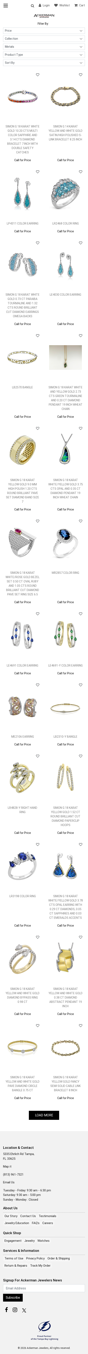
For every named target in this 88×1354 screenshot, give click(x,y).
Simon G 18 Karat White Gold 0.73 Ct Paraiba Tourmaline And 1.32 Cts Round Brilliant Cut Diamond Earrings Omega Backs (22, 305)
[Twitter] (23, 1310)
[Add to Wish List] (37, 75)
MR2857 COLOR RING (65, 572)
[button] (32, 5)
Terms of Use (14, 1258)
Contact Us (28, 1216)
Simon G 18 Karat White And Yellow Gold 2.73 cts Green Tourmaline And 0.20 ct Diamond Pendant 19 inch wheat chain (65, 398)
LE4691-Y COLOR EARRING (65, 665)
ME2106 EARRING (22, 736)
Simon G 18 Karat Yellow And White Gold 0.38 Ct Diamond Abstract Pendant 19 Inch (65, 997)
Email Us (9, 1182)
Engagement (13, 1241)
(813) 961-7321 (13, 1174)
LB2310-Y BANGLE (65, 736)
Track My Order (40, 1265)
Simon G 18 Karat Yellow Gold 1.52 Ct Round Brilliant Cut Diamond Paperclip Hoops (65, 816)
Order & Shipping (58, 1258)
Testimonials (47, 1216)
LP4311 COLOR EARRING (22, 223)
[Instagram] (15, 1310)
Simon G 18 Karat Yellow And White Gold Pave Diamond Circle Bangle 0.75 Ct (22, 1084)
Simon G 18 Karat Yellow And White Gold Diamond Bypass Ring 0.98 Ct (22, 995)
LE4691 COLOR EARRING (22, 665)
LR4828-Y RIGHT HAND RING (22, 810)
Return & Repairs (16, 1265)
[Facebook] (6, 1310)
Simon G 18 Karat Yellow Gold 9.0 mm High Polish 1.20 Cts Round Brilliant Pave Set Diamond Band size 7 (22, 490)
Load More (44, 1115)
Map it (7, 1166)
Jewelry (29, 1241)
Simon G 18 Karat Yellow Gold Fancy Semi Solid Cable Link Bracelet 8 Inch (65, 1084)
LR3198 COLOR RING (22, 896)
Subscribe (13, 1298)
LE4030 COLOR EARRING (65, 294)
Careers (47, 1223)
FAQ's (35, 1223)
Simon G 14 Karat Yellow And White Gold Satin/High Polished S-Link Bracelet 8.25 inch (65, 133)
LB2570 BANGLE (22, 387)
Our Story (11, 1216)
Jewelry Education (17, 1223)
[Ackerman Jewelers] (44, 15)
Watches (43, 1241)
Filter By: (43, 23)
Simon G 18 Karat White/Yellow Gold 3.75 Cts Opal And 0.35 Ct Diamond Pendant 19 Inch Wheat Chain (65, 488)
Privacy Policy (35, 1258)
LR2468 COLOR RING (65, 223)
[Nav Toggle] (6, 5)
